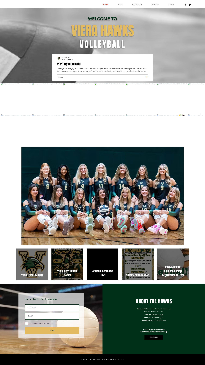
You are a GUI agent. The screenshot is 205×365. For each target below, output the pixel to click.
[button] (155, 5)
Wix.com (120, 359)
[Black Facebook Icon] (185, 4)
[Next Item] (200, 114)
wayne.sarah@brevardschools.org (154, 332)
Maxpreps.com (157, 315)
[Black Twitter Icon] (189, 4)
